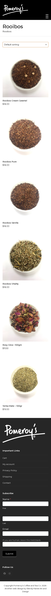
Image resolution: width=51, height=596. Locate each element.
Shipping (7, 476)
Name (7, 499)
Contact (7, 483)
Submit (9, 553)
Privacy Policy (10, 470)
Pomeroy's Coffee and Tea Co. (27, 585)
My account (8, 464)
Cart (5, 458)
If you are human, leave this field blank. (22, 540)
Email (5, 529)
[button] (47, 16)
